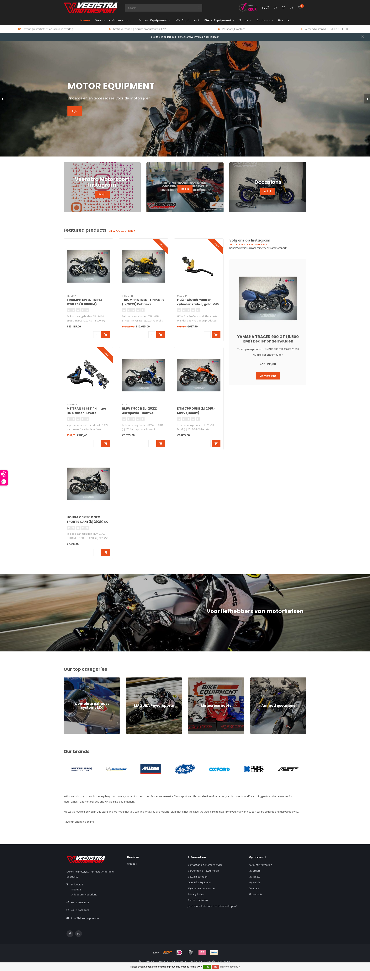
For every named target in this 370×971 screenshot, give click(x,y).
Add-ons (263, 20)
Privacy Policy (196, 894)
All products (255, 894)
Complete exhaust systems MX (82, 679)
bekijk (185, 188)
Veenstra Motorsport (113, 20)
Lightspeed (197, 961)
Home (85, 20)
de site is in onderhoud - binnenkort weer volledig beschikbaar (185, 36)
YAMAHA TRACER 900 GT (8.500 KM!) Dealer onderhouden (268, 339)
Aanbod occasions (261, 679)
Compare (254, 888)
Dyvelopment (224, 961)
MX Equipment (187, 20)
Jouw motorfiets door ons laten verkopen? (212, 906)
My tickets (254, 876)
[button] (3, 98)
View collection (121, 231)
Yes (207, 966)
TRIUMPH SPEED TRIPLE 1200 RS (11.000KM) (85, 302)
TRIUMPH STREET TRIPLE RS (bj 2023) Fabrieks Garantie (143, 304)
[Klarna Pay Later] (202, 952)
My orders (255, 870)
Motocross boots (198, 679)
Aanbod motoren (198, 900)
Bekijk (102, 194)
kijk (74, 111)
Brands (284, 20)
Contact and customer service (205, 865)
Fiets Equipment (218, 20)
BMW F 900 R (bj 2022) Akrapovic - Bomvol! (139, 410)
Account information (260, 865)
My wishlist (255, 882)
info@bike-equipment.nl (85, 918)
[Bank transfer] (156, 952)
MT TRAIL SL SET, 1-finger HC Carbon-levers (86, 410)
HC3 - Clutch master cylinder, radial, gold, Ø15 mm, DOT (198, 304)
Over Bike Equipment (200, 882)
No (215, 966)
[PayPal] (214, 952)
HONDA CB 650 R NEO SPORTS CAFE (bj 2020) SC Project (87, 521)
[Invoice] (191, 952)
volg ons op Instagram (247, 244)
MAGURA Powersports (139, 679)
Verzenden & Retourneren (203, 870)
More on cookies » (230, 966)
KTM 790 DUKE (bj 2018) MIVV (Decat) (196, 410)
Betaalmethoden (198, 876)
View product (268, 375)
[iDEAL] (179, 952)
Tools (244, 20)
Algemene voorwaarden (202, 888)
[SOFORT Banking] (167, 952)
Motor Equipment (153, 20)
